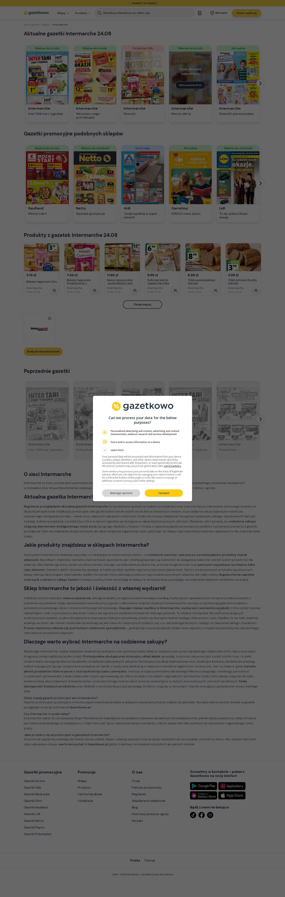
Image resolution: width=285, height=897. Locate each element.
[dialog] (142, 448)
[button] (142, 450)
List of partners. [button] (172, 466)
